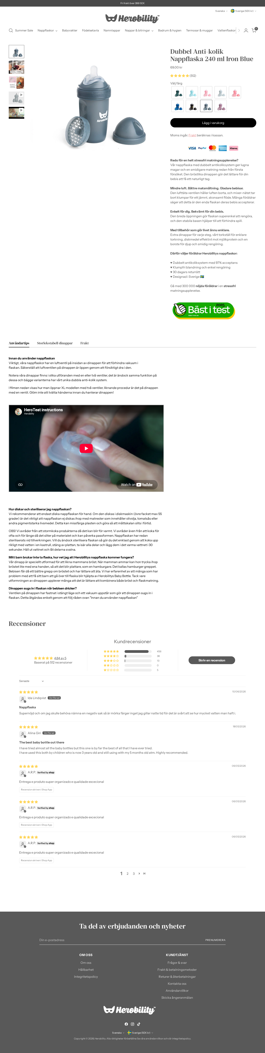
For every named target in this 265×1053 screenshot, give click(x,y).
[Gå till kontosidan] (246, 30)
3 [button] (134, 874)
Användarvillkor (177, 990)
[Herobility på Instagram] (132, 1024)
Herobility (100, 1038)
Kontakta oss (177, 984)
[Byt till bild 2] (16, 67)
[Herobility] (132, 19)
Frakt (192, 135)
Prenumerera (215, 940)
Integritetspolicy (86, 977)
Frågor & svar (177, 963)
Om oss (86, 963)
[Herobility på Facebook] (126, 1024)
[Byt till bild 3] (16, 82)
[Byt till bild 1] (16, 51)
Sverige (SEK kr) (244, 11)
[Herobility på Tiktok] (138, 1024)
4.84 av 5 (60, 658)
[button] (180, 76)
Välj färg (176, 83)
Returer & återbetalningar (177, 977)
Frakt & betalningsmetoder (177, 970)
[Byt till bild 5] (16, 113)
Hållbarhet (86, 970)
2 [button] (127, 874)
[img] (28, 692)
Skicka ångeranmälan (177, 997)
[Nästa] (239, 30)
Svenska (220, 11)
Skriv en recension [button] (211, 660)
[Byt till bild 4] (16, 98)
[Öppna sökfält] (11, 30)
